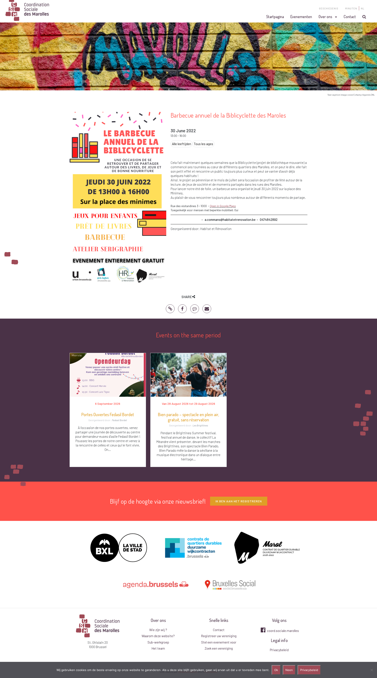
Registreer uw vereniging (218, 636)
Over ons (325, 16)
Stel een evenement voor (218, 642)
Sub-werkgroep (158, 642)
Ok (276, 670)
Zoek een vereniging (219, 648)
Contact (350, 16)
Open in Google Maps (223, 206)
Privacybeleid (279, 650)
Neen (289, 670)
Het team (158, 648)
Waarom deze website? (158, 636)
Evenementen (301, 16)
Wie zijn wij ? (158, 630)
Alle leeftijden (181, 144)
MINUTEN (351, 8)
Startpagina (275, 16)
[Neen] (371, 670)
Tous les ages (203, 144)
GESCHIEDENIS (328, 8)
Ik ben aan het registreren (239, 501)
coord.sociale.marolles (282, 631)
